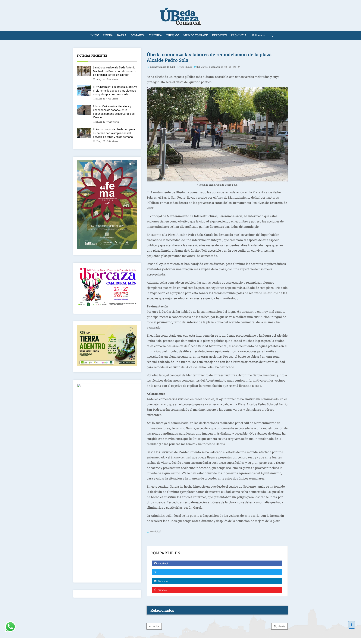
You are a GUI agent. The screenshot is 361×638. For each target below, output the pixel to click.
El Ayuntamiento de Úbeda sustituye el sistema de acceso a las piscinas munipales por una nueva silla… (115, 90)
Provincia (238, 35)
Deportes (219, 35)
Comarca (138, 35)
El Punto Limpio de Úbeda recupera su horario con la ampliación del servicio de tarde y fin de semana (114, 133)
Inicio (94, 35)
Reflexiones (258, 35)
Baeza (122, 35)
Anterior (154, 626)
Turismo (172, 35)
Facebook (163, 563)
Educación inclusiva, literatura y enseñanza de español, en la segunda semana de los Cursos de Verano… (114, 112)
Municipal (155, 531)
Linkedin (162, 581)
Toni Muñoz (185, 66)
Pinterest (162, 589)
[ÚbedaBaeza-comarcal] (180, 15)
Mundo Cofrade (195, 35)
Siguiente (279, 626)
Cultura (155, 35)
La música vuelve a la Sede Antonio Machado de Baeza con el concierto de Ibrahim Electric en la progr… (114, 71)
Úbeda (108, 35)
